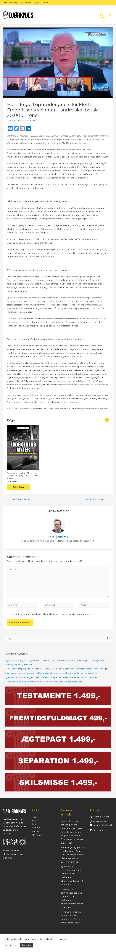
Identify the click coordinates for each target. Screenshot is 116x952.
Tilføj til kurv (18, 487)
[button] (107, 420)
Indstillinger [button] (11, 945)
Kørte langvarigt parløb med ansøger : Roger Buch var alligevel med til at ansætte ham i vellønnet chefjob (56, 669)
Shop (34, 820)
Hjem (34, 817)
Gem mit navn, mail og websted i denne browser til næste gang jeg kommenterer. (51, 614)
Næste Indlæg (94, 499)
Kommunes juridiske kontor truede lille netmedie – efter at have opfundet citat (43, 682)
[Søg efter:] (58, 638)
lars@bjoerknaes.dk (102, 825)
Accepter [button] (26, 945)
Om (34, 824)
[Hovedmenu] (110, 15)
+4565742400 (99, 821)
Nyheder (30, 120)
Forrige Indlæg (22, 499)
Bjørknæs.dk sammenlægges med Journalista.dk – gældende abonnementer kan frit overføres (51, 673)
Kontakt (36, 831)
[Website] (94, 605)
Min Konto (37, 835)
